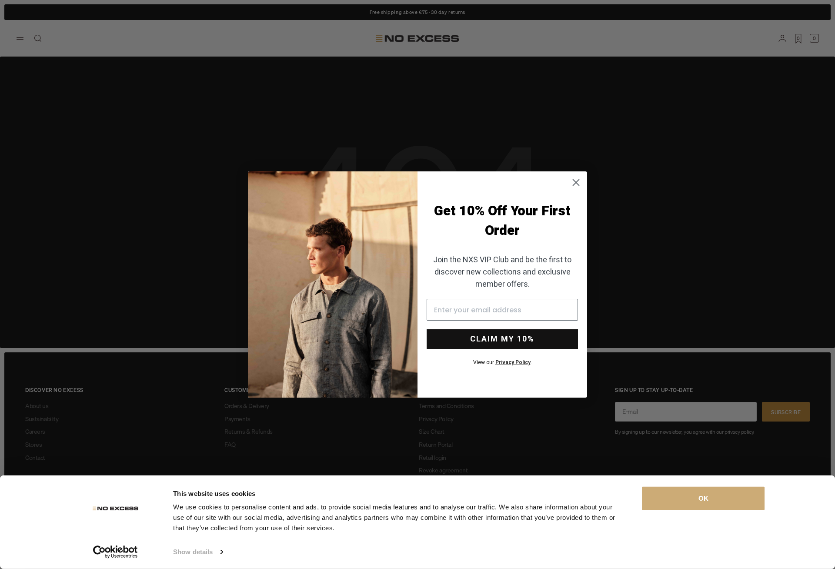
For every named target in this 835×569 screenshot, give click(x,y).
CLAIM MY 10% (502, 339)
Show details (193, 552)
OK (703, 498)
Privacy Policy (513, 362)
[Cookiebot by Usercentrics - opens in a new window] (115, 552)
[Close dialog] (576, 182)
